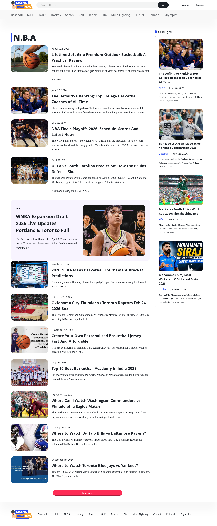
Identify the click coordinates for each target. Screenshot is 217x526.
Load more (87, 492)
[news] (22, 5)
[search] (163, 5)
